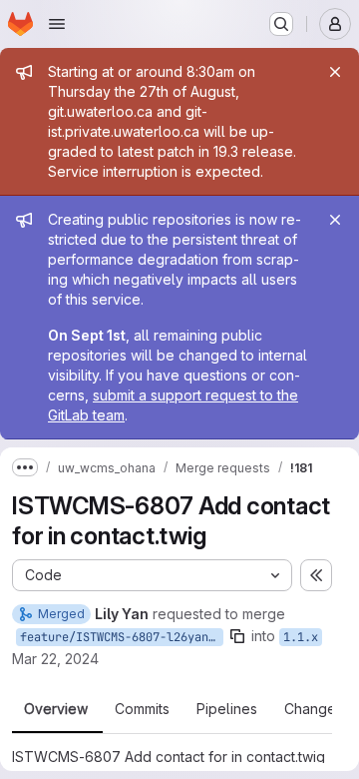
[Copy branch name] (237, 636)
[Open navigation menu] (57, 24)
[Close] (335, 72)
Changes (313, 709)
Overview (56, 709)
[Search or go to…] (281, 24)
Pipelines (226, 709)
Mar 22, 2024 (55, 658)
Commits (142, 709)
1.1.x (300, 637)
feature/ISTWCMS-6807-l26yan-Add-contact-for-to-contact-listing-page (121, 637)
